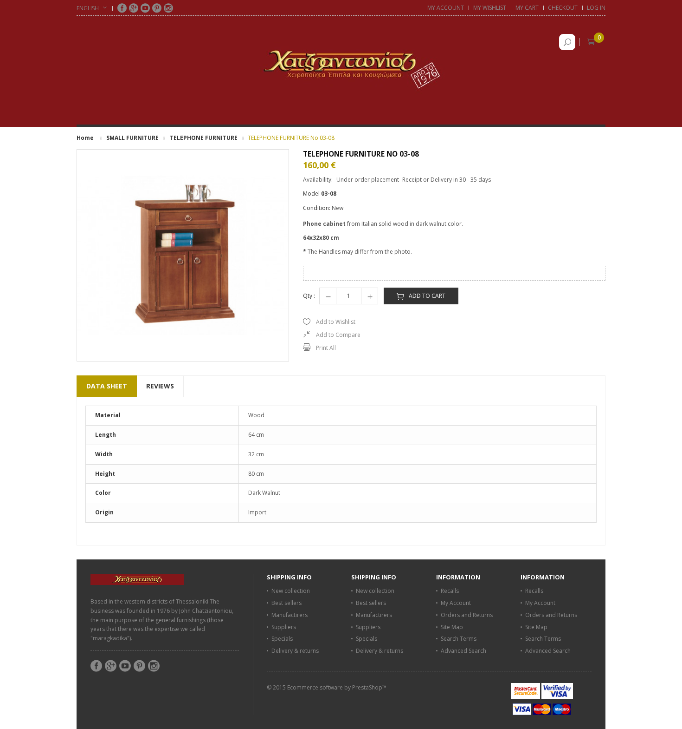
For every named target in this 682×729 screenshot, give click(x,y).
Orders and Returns (467, 615)
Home (85, 138)
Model (311, 193)
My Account (445, 8)
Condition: (316, 208)
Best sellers (286, 603)
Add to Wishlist (335, 322)
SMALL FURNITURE (132, 138)
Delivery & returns (295, 651)
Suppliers (283, 627)
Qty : (309, 296)
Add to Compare (338, 335)
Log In (596, 8)
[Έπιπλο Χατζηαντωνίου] (341, 64)
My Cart (527, 8)
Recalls (450, 591)
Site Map (452, 627)
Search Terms (458, 639)
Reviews (160, 385)
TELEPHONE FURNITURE (204, 138)
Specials (282, 639)
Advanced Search (463, 651)
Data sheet (106, 385)
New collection (290, 591)
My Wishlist (489, 8)
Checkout (563, 8)
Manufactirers (289, 615)
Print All (326, 348)
